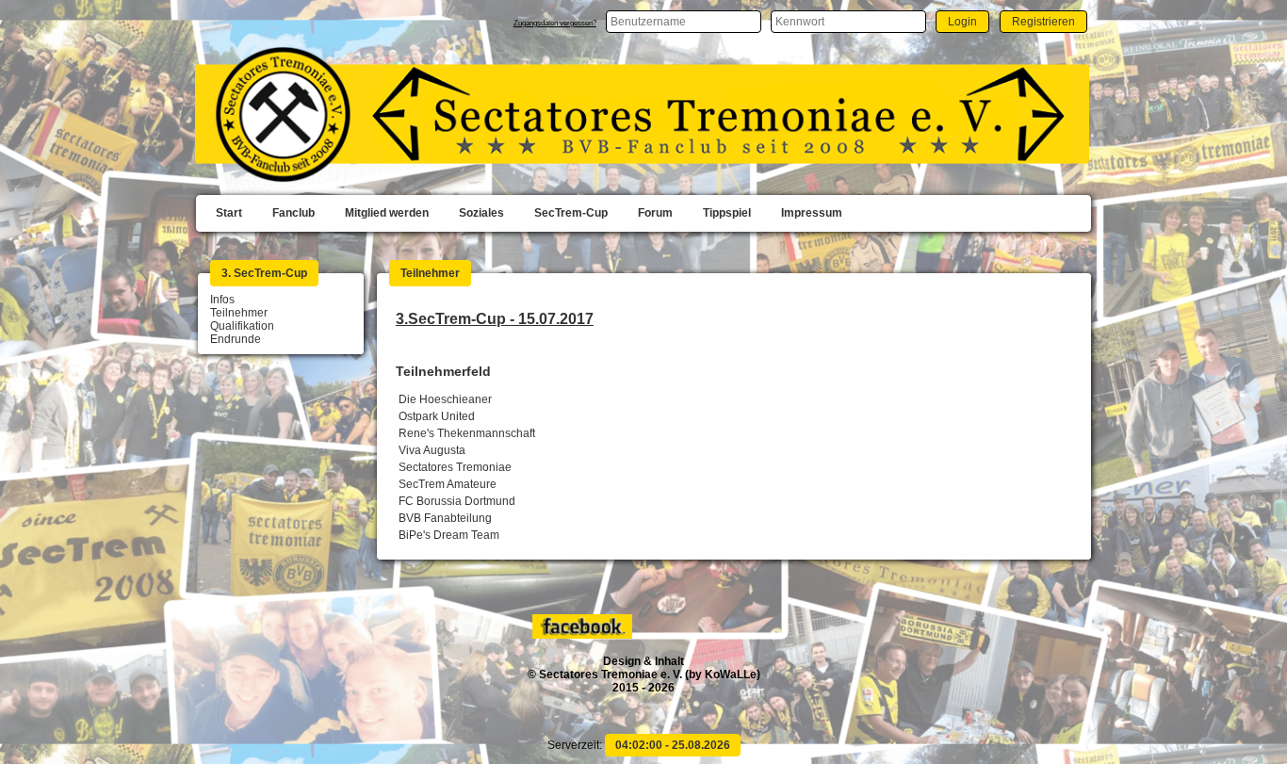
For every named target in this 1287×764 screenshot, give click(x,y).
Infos (222, 299)
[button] (962, 21)
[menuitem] (229, 214)
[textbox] (683, 21)
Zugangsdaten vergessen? (554, 23)
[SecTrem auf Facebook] (583, 635)
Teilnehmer (239, 312)
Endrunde (235, 339)
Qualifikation (242, 326)
